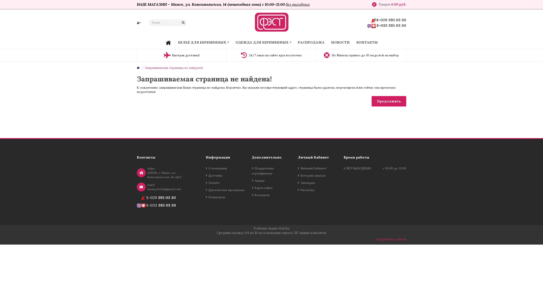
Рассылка (307, 190)
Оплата (214, 183)
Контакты (262, 195)
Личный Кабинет (313, 168)
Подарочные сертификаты (263, 170)
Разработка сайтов (391, 239)
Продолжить (389, 101)
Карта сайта (263, 188)
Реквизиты (217, 197)
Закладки (307, 183)
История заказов (313, 175)
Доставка (215, 175)
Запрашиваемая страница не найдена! (174, 68)
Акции (260, 181)
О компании (218, 168)
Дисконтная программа (226, 190)
